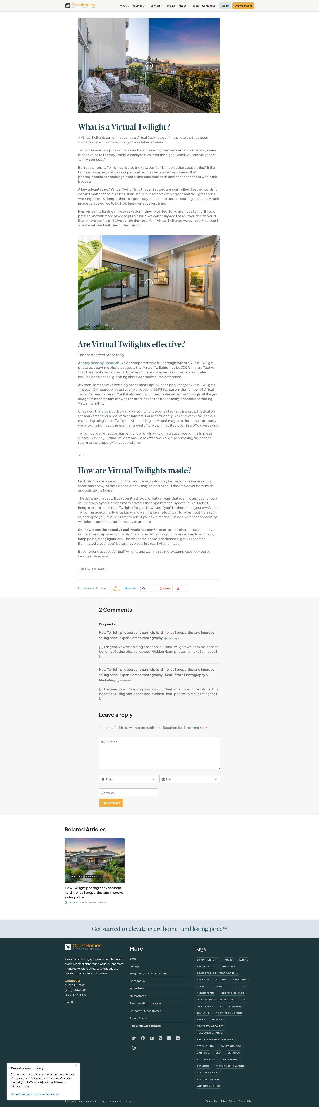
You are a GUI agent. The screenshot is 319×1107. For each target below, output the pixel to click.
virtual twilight (93, 569)
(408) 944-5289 (76, 990)
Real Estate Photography (215, 1039)
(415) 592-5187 (75, 985)
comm (201, 986)
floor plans (206, 993)
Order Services (243, 5)
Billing (221, 979)
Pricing (171, 5)
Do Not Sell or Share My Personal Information (35, 1093)
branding (239, 979)
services (234, 1052)
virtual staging (208, 1072)
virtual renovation (230, 1066)
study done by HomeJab (100, 363)
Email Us (70, 1002)
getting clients (232, 993)
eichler (239, 986)
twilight (203, 1066)
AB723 (228, 959)
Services (155, 5)
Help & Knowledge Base (145, 1025)
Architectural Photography (217, 973)
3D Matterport (139, 996)
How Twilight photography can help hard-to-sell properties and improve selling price (94, 892)
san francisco (231, 1046)
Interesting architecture (215, 999)
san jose (203, 1052)
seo (218, 1052)
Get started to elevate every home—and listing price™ (159, 929)
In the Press (137, 988)
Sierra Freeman (98, 902)
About (182, 5)
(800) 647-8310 (75, 994)
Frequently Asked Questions (148, 973)
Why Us (124, 5)
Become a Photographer (146, 1003)
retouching (205, 1046)
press (201, 1019)
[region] (43, 1081)
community (220, 986)
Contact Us (208, 5)
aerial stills (206, 966)
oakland (203, 1013)
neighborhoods (231, 1006)
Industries (138, 5)
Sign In (225, 5)
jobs (243, 999)
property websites (210, 1026)
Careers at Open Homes (145, 1011)
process (218, 1019)
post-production (229, 1013)
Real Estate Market (210, 1032)
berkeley (203, 979)
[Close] (76, 1066)
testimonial (230, 1059)
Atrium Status (139, 1018)
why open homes (208, 1086)
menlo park (205, 1006)
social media (206, 1059)
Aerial (243, 959)
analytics (229, 966)
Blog (196, 5)
